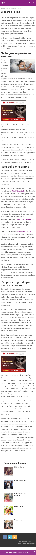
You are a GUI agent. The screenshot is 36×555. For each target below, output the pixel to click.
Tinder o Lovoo (18, 520)
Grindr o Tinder (18, 507)
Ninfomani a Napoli (20, 467)
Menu (30, 3)
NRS (3, 3)
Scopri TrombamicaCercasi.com (18, 552)
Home (3, 8)
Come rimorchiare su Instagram (20, 494)
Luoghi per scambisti (20, 480)
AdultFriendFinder (18, 191)
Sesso (8, 8)
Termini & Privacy (25, 543)
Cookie (33, 543)
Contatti (18, 543)
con (25, 219)
